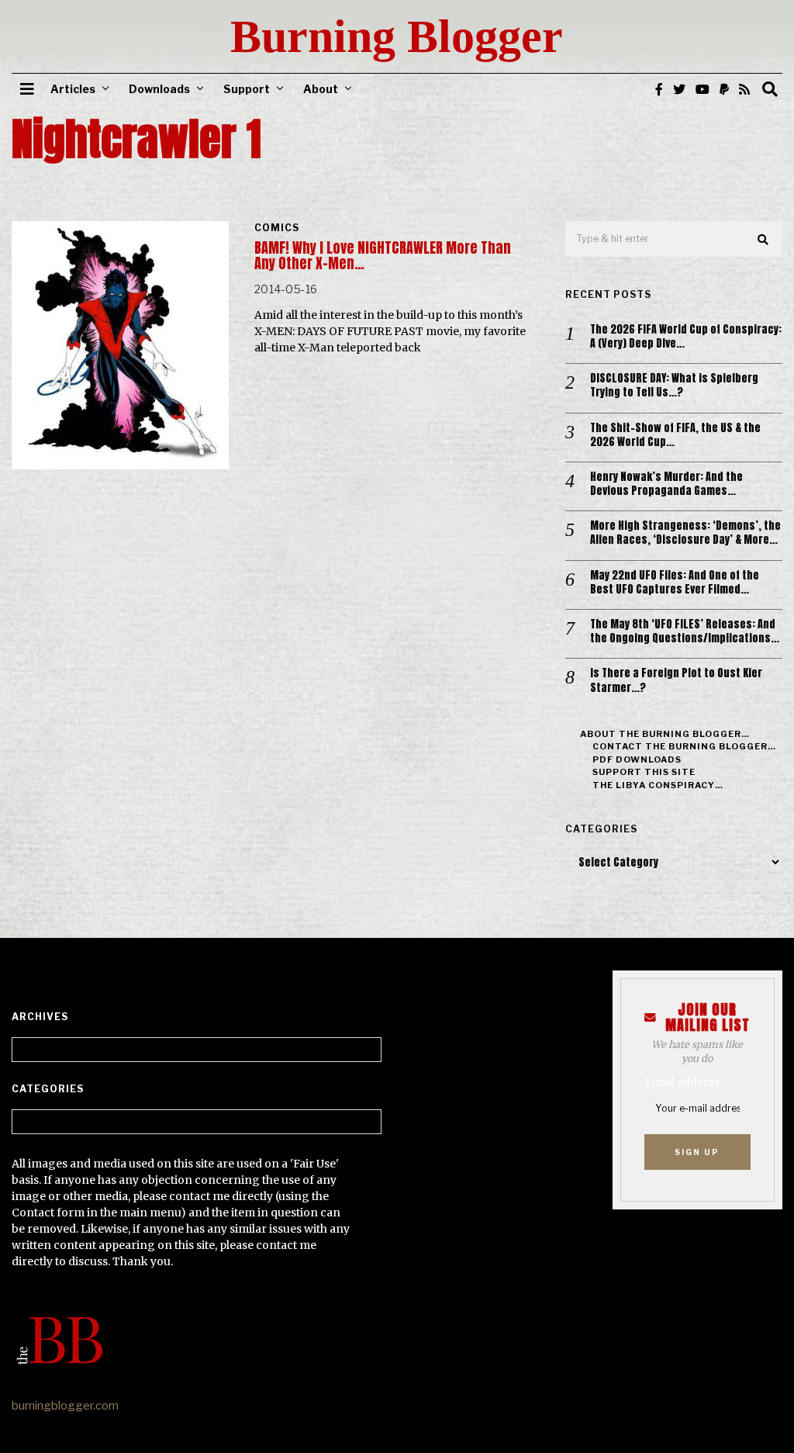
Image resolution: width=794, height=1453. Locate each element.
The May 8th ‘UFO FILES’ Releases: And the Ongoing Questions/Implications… (684, 631)
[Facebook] (659, 89)
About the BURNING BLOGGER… (665, 733)
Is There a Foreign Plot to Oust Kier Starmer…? (676, 680)
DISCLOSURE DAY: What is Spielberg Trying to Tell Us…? (674, 386)
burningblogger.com (65, 1406)
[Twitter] (679, 89)
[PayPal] (724, 89)
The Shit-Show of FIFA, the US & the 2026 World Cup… (675, 435)
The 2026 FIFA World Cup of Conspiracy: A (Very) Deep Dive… (686, 337)
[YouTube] (702, 89)
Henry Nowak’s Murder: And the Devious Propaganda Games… (666, 484)
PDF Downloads (637, 759)
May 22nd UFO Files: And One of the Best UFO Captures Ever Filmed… (674, 583)
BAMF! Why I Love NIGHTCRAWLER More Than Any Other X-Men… (382, 255)
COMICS (276, 228)
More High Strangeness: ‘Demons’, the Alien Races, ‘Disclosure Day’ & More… (685, 533)
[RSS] (744, 89)
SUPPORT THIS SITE (644, 771)
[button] (763, 239)
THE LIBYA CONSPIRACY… (657, 785)
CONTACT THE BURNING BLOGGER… (684, 746)
